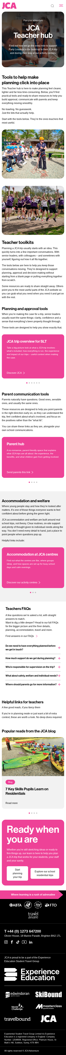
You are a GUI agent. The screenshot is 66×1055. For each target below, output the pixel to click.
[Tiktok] (17, 942)
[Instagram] (6, 942)
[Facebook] (12, 942)
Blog (10, 782)
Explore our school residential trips (45, 873)
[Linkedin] (30, 942)
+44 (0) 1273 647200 (24, 931)
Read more (12, 803)
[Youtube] (24, 942)
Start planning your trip (17, 873)
